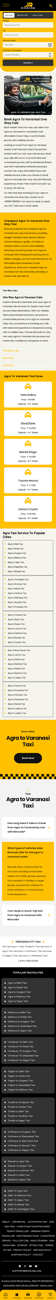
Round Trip (22, 15)
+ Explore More (28, 960)
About (6, 1221)
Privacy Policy (22, 1250)
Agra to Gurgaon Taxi (19, 992)
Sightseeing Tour (28, 1236)
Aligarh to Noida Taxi (19, 1076)
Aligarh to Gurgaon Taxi (20, 1080)
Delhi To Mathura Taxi (19, 1195)
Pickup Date (9, 41)
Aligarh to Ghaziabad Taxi (21, 1085)
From (6, 21)
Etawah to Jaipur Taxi (19, 1179)
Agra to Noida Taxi (18, 987)
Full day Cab (20, 1240)
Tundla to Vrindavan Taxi (21, 1102)
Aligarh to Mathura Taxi (20, 1089)
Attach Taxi (36, 1245)
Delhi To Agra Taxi (17, 1191)
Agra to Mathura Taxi (19, 996)
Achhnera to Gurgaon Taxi (22, 1132)
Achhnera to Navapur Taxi (22, 1145)
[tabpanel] (28, 320)
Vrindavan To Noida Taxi (21, 1046)
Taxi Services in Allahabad (27, 955)
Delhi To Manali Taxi (18, 1204)
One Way (9, 15)
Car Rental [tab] (8, 365)
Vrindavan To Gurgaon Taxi (22, 1051)
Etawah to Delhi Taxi (19, 1175)
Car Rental (19, 1221)
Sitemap (22, 1245)
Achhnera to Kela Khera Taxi (23, 1141)
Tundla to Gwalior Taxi (20, 1107)
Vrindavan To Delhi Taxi (20, 1042)
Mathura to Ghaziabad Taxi (22, 1026)
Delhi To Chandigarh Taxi (21, 1209)
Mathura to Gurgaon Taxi (21, 1021)
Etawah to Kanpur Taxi (20, 1166)
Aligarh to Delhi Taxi (18, 1071)
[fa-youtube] (31, 1266)
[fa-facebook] (21, 1266)
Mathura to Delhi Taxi (19, 1012)
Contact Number (12, 51)
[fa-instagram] (26, 1266)
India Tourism (38, 1240)
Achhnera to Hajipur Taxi (21, 1150)
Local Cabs (37, 15)
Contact (38, 1254)
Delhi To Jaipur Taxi (18, 1200)
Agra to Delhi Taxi (17, 983)
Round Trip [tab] (8, 358)
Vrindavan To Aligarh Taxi (21, 1060)
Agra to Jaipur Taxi (18, 1001)
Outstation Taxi (37, 1221)
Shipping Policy (21, 1254)
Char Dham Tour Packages (33, 1226)
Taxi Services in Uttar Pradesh (18, 946)
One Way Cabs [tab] (10, 290)
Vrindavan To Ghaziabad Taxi (23, 1055)
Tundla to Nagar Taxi (19, 1120)
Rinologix (46, 1285)
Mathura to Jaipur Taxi (20, 1030)
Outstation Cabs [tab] (11, 350)
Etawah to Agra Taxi (18, 1161)
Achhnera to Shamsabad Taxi (23, 1136)
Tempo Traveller (18, 1231)
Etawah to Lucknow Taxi (21, 1170)
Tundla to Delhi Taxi (18, 1111)
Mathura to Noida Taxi (20, 1017)
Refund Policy (42, 1250)
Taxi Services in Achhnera (22, 951)
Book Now (28, 758)
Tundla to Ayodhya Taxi (20, 1116)
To (4, 31)
